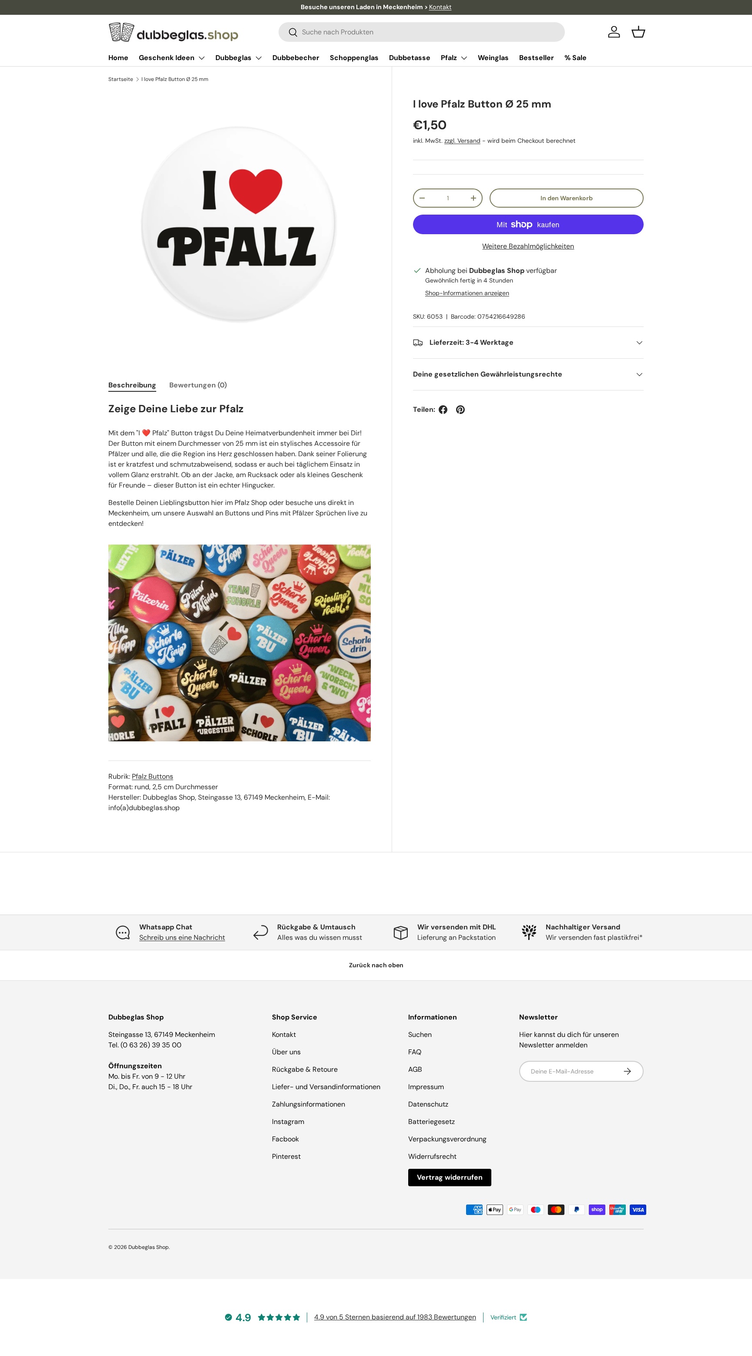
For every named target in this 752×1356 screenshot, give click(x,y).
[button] (638, 31)
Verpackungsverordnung (447, 1139)
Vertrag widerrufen (450, 1177)
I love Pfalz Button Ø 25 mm (174, 79)
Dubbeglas (233, 57)
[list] (239, 223)
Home (118, 57)
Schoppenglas (354, 57)
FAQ (414, 1052)
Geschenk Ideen (167, 57)
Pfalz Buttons (152, 776)
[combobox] (422, 32)
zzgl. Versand (462, 141)
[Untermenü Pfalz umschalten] (464, 58)
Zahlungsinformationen (308, 1104)
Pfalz (449, 57)
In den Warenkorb (566, 198)
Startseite (120, 79)
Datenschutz (428, 1104)
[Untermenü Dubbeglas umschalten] (258, 58)
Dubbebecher (295, 57)
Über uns (286, 1052)
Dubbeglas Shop (148, 1247)
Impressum (426, 1086)
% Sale (575, 57)
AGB (415, 1069)
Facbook (285, 1139)
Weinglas (493, 57)
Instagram (288, 1121)
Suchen (420, 1034)
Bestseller (536, 57)
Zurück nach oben (376, 965)
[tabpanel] (239, 607)
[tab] (132, 385)
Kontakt (440, 7)
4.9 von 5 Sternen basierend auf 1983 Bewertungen (395, 1317)
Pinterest (286, 1156)
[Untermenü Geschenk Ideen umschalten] (201, 58)
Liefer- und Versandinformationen (326, 1086)
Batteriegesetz (431, 1121)
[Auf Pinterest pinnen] (460, 409)
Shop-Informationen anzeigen (467, 293)
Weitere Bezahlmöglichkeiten (528, 246)
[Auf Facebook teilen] (443, 409)
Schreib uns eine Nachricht (182, 937)
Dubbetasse (409, 57)
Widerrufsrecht (432, 1156)
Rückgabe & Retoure (305, 1069)
